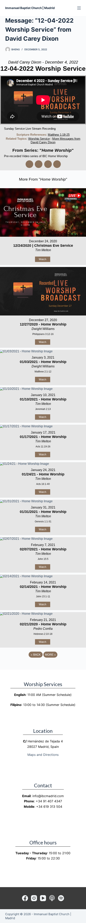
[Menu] (79, 8)
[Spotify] (61, 898)
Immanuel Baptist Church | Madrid (30, 8)
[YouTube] (43, 898)
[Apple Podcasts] (52, 898)
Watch (42, 259)
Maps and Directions (43, 755)
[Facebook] (25, 898)
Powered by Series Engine (43, 666)
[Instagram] (34, 898)
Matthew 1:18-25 (59, 134)
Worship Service (39, 138)
